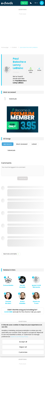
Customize (23, 352)
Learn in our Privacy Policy (19, 337)
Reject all (23, 347)
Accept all (23, 342)
